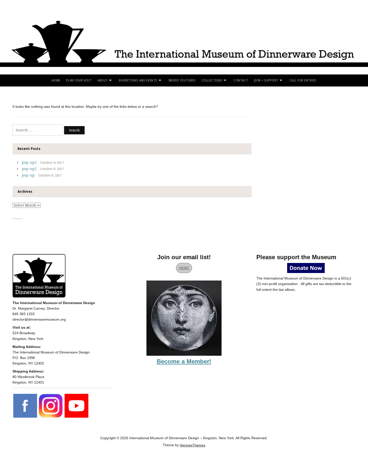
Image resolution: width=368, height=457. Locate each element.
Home (56, 80)
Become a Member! (184, 361)
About (102, 80)
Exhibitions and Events (138, 80)
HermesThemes (192, 445)
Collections (212, 80)
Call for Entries (303, 80)
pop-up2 (29, 169)
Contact (241, 80)
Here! (184, 268)
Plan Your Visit (79, 80)
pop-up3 (29, 162)
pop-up (28, 175)
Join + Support (266, 80)
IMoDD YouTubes (182, 80)
